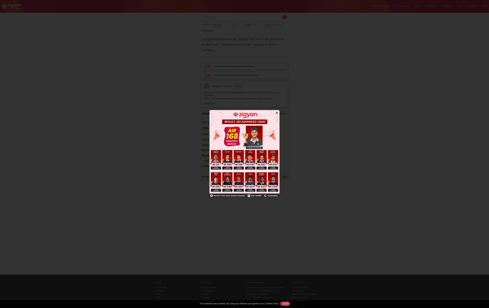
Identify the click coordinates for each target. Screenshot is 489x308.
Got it (285, 303)
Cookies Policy (271, 303)
